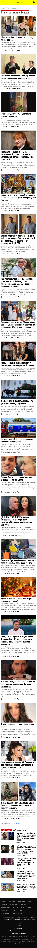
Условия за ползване (20, 919)
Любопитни (21, 901)
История (15, 907)
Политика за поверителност (18, 931)
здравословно (5, 907)
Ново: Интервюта (17, 913)
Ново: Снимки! (5, 913)
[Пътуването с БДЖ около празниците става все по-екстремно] (18, 437)
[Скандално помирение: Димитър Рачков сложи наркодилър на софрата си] (18, 73)
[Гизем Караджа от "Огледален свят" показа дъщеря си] (18, 111)
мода (21, 910)
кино (22, 907)
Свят (29, 901)
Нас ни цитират (5, 910)
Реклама (18, 923)
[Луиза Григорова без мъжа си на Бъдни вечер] (18, 722)
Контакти (18, 925)
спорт (29, 907)
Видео (15, 910)
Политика (4, 904)
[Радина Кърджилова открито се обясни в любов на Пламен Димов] (18, 475)
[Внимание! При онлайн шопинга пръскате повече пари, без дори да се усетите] (18, 558)
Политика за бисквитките (18, 933)
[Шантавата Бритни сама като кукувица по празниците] (18, 35)
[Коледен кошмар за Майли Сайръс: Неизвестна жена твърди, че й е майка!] (18, 361)
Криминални (13, 904)
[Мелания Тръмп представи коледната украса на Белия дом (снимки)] (18, 399)
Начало (3, 8)
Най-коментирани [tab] (19, 830)
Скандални (24, 904)
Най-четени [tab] (7, 830)
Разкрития (12, 901)
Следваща (16, 823)
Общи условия (18, 928)
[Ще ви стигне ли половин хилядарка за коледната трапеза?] (18, 596)
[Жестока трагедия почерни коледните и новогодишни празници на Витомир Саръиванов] (18, 679)
